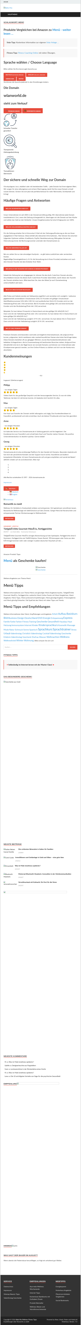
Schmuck (19, 630)
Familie (7, 622)
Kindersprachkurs (48, 625)
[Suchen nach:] (40, 647)
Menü (8, 561)
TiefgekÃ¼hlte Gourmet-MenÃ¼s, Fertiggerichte (28, 529)
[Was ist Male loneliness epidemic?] (8, 866)
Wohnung (29, 640)
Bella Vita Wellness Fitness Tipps (26, 1319)
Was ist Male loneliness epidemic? (27, 866)
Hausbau (63, 622)
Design (20, 618)
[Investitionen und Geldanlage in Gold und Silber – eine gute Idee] (9, 858)
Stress (73, 630)
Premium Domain (14, 111)
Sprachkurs (45, 629)
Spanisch (33, 630)
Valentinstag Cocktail (40, 634)
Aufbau (62, 614)
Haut (70, 622)
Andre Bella (16, 532)
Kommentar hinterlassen (28, 532)
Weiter (21, 79)
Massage (71, 625)
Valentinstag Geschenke (12, 1298)
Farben (19, 622)
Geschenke (42, 622)
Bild (6, 618)
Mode (6, 630)
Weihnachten (53, 637)
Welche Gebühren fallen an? (16, 248)
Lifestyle (15, 526)
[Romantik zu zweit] (40, 499)
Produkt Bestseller (36, 1303)
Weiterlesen (8, 518)
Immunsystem (18, 625)
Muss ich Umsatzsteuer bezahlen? (18, 290)
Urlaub (7, 633)
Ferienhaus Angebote (63, 1290)
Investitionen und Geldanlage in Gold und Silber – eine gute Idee (39, 857)
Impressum (8, 482)
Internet (28, 625)
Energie (46, 618)
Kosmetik (62, 625)
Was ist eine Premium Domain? (16, 328)
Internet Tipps (35, 1293)
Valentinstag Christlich (21, 634)
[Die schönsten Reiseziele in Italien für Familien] (10, 849)
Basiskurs (72, 614)
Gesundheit (7, 526)
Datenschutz (8, 1286)
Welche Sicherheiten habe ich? (17, 208)
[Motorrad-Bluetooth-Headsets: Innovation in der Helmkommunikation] (10, 874)
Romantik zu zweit (13, 504)
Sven (6, 1069)
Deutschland (30, 618)
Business (12, 618)
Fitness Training (29, 622)
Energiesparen (61, 1286)
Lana (6, 1076)
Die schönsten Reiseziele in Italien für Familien (35, 849)
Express (67, 618)
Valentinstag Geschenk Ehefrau (25, 637)
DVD (40, 618)
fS (5, 1062)
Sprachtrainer (62, 629)
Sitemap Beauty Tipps (12, 1294)
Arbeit (55, 614)
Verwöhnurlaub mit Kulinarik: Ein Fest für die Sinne (37, 882)
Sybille (7, 1065)
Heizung (7, 625)
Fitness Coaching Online (28, 53)
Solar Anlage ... (53, 43)
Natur (11, 630)
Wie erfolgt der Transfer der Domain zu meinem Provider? (27, 269)
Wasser (42, 637)
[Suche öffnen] (75, 14)
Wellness (65, 637)
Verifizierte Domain (33, 111)
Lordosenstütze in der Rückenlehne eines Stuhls (28, 1069)
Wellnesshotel (10, 641)
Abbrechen (10, 79)
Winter (20, 640)
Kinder (35, 625)
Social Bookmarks (62, 1300)
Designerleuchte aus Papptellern (24, 1065)
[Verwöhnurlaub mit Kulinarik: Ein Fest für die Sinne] (10, 882)
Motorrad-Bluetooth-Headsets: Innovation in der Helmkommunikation (44, 874)
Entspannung (57, 618)
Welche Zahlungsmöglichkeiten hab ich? (21, 227)
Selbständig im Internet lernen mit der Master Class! (31, 665)
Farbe (12, 622)
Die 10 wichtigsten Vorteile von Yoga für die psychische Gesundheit (35, 1076)
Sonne (26, 630)
